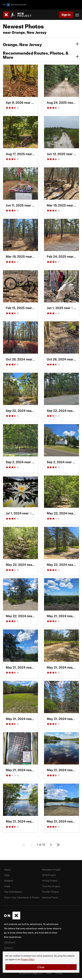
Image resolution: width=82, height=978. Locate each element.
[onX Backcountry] (14, 5)
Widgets (8, 880)
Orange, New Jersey (22, 44)
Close (41, 967)
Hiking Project (49, 880)
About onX (9, 942)
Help (6, 875)
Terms (49, 973)
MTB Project (49, 875)
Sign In (66, 14)
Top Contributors (13, 891)
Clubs (7, 886)
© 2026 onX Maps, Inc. (31, 973)
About (7, 869)
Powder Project (50, 891)
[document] (41, 962)
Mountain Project (51, 869)
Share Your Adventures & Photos (21, 897)
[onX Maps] (12, 918)
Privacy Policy (27, 959)
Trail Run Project (51, 886)
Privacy (59, 973)
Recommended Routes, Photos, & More (35, 54)
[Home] (19, 14)
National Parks (50, 897)
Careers (8, 947)
